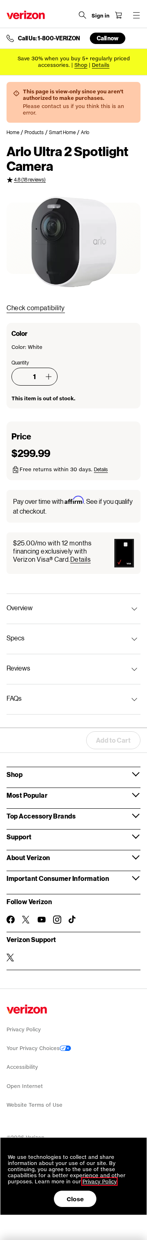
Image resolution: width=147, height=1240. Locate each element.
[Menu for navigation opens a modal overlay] (136, 15)
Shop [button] (14, 774)
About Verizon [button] (28, 857)
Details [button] (100, 65)
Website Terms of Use (34, 1105)
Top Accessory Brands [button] (41, 816)
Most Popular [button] (27, 795)
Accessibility (22, 1067)
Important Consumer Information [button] (58, 878)
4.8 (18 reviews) (30, 180)
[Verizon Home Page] (26, 15)
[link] (15, 132)
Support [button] (19, 837)
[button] (48, 376)
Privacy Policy (24, 1029)
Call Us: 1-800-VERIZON (49, 38)
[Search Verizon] (82, 15)
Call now (107, 38)
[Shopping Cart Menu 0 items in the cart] (118, 15)
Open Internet (25, 1086)
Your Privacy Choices (33, 1048)
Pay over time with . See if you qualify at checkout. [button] (73, 505)
